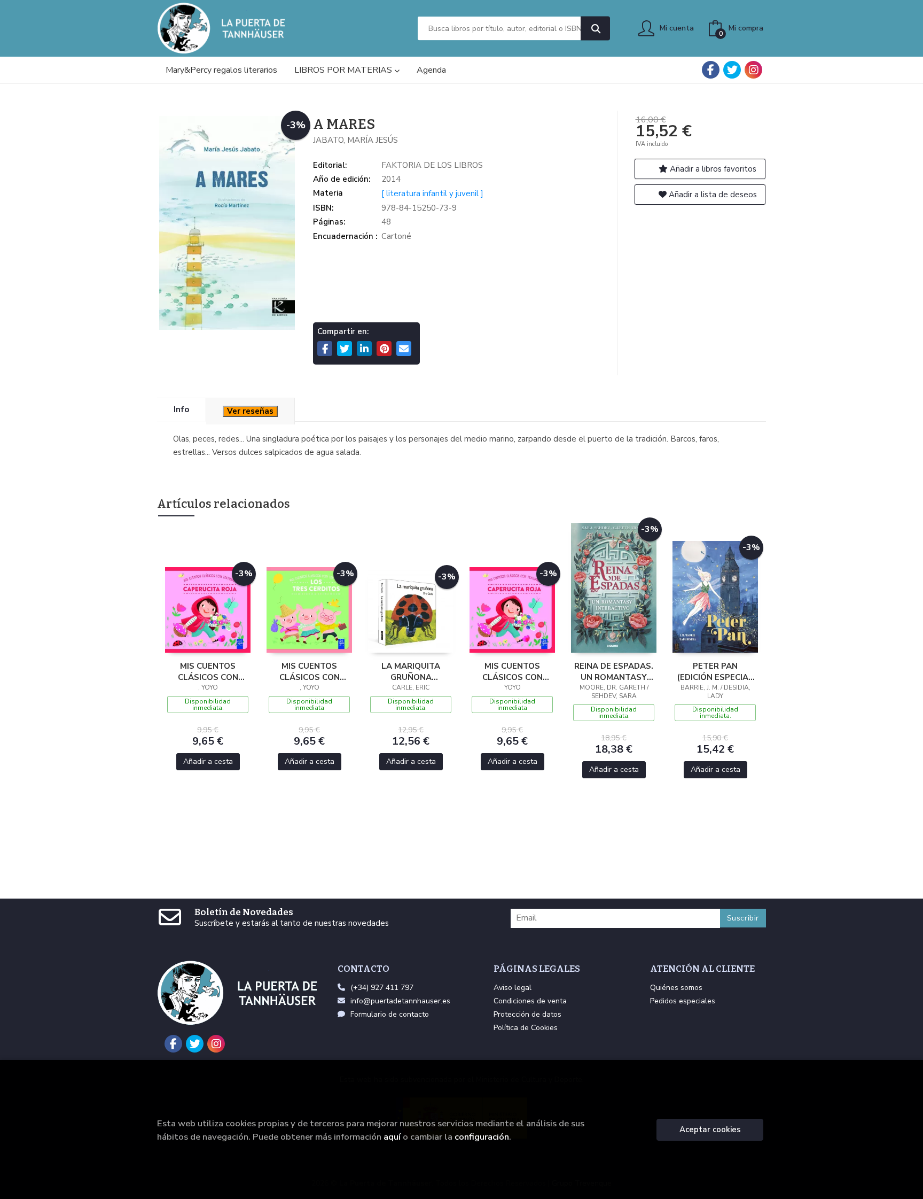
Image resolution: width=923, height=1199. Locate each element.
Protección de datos (527, 1014)
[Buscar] (595, 29)
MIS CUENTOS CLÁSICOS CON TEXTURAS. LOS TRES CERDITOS (309, 671)
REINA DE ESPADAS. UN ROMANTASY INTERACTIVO (613, 671)
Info (181, 409)
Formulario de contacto (389, 1014)
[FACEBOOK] (710, 70)
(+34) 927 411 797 (381, 988)
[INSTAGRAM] (753, 70)
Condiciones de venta (530, 1001)
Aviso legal (512, 988)
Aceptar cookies (710, 1129)
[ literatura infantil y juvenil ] (432, 193)
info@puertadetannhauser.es (400, 1001)
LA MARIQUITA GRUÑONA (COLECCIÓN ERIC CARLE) (411, 671)
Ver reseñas (250, 411)
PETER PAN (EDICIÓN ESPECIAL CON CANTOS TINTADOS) (715, 671)
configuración (482, 1137)
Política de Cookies (526, 1028)
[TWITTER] (732, 70)
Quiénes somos (676, 988)
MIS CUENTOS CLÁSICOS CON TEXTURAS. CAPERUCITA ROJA (208, 671)
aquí (392, 1137)
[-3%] (208, 609)
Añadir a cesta (208, 761)
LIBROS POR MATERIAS (344, 70)
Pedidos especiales (682, 1001)
